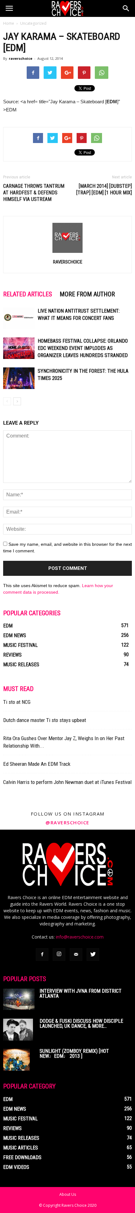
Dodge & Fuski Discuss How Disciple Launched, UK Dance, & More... (81, 1023)
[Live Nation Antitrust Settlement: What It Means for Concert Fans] (19, 318)
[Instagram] (59, 954)
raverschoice (20, 58)
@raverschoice (67, 822)
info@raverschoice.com (80, 937)
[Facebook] (42, 954)
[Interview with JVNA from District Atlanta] (19, 999)
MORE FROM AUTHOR (87, 294)
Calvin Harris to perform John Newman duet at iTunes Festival (67, 782)
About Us (67, 1194)
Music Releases (21, 665)
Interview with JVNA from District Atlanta (81, 993)
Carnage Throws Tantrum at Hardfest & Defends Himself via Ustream (33, 192)
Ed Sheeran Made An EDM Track (36, 764)
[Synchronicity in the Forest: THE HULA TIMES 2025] (19, 378)
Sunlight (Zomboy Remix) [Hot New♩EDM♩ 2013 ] (74, 1053)
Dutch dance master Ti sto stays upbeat (44, 720)
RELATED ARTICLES (27, 294)
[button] (126, 8)
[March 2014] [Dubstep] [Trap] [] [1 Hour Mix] (104, 189)
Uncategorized (33, 23)
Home (8, 23)
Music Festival (20, 645)
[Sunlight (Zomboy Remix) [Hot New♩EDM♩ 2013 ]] (16, 1060)
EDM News (14, 635)
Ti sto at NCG (16, 702)
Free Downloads (22, 1157)
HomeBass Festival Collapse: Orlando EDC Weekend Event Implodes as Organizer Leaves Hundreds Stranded (83, 348)
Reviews (12, 655)
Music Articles (20, 1148)
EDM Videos (16, 1167)
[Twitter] (93, 954)
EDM (8, 626)
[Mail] (76, 954)
